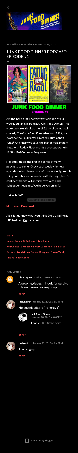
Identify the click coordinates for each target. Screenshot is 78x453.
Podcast (11, 252)
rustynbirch (24, 301)
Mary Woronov (43, 246)
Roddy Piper (23, 252)
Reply (22, 293)
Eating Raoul (42, 240)
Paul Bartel (59, 246)
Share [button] (9, 235)
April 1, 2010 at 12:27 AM (47, 277)
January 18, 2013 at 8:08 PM (47, 317)
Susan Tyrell (57, 252)
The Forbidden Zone (17, 257)
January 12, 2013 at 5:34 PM (48, 301)
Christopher (25, 277)
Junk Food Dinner (40, 314)
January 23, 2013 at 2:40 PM (48, 343)
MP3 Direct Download (20, 206)
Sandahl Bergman (40, 252)
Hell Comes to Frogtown (20, 246)
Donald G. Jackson (24, 240)
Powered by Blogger (42, 440)
